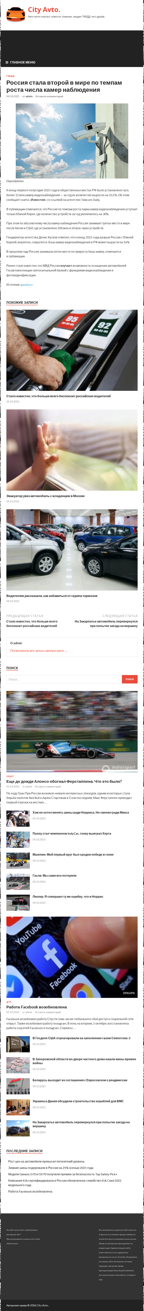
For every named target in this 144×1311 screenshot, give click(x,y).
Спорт (10, 776)
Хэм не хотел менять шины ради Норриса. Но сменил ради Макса (81, 812)
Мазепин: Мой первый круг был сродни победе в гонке (73, 854)
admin (29, 96)
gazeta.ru (27, 284)
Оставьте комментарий (49, 96)
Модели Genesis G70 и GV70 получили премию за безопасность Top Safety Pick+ (62, 1174)
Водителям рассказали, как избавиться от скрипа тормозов (51, 596)
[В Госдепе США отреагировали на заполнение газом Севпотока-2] (18, 1051)
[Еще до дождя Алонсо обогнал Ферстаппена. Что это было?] (72, 773)
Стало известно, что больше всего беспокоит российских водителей (58, 396)
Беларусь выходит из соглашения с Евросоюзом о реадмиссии (80, 1080)
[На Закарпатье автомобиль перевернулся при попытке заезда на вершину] (18, 1135)
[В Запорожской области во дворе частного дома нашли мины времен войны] (18, 1072)
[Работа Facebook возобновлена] (72, 998)
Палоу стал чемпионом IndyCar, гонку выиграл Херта (72, 833)
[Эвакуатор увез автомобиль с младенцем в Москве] (72, 491)
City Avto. (44, 9)
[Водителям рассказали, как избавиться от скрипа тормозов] (72, 591)
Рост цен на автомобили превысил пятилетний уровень (46, 1161)
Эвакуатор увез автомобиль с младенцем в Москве (45, 496)
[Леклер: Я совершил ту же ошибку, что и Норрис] (18, 909)
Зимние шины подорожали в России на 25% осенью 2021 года (50, 1167)
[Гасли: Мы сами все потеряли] (18, 888)
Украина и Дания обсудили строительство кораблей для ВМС (78, 1101)
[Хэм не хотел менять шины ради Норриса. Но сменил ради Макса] (18, 825)
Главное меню (22, 62)
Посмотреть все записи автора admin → (39, 650)
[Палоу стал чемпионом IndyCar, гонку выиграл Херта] (18, 846)
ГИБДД (10, 76)
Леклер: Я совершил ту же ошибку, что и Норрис (68, 896)
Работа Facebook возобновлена (36, 1006)
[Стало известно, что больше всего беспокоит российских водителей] (72, 391)
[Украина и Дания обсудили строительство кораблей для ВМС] (18, 1114)
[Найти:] (72, 679)
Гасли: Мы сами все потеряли (54, 875)
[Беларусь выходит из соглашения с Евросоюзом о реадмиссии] (18, 1093)
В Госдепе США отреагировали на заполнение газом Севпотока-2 (81, 1038)
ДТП (8, 1002)
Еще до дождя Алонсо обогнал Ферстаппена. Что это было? (64, 781)
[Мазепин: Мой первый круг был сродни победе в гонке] (18, 867)
